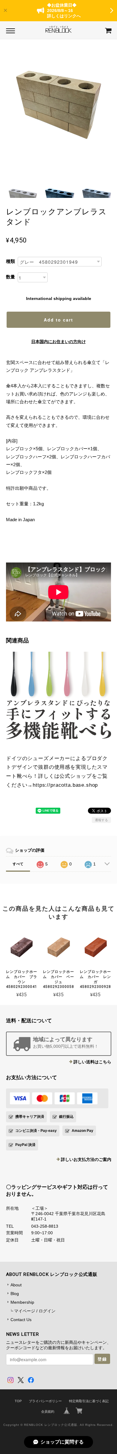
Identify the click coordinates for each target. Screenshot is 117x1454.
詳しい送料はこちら (92, 1061)
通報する (101, 820)
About (16, 1284)
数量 (10, 276)
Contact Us (21, 1319)
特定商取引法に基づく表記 (89, 1401)
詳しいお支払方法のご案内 (86, 1159)
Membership (22, 1302)
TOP (18, 1401)
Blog (14, 1293)
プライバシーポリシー (45, 1401)
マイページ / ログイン (35, 1311)
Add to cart (58, 320)
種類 (10, 261)
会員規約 (47, 1411)
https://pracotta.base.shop (65, 785)
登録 (102, 1359)
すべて (18, 864)
